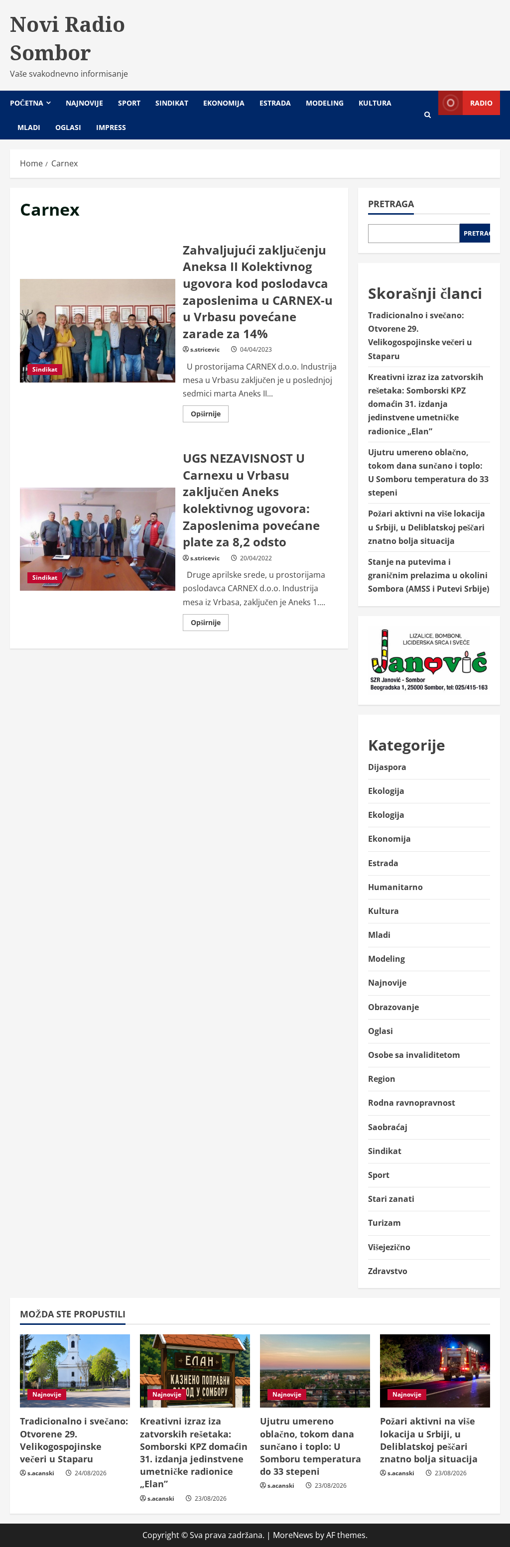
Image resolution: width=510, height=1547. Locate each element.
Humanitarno (395, 887)
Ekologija (386, 790)
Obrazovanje (393, 1007)
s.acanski (40, 1473)
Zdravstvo (387, 1271)
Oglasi (68, 127)
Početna (26, 103)
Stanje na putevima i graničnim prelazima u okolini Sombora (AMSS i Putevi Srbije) (428, 575)
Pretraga (391, 204)
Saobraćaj (387, 1127)
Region (381, 1078)
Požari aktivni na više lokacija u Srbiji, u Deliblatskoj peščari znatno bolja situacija (426, 527)
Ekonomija (224, 103)
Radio (481, 103)
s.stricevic (205, 349)
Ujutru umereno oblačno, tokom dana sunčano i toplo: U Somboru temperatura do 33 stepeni (310, 1446)
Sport (129, 103)
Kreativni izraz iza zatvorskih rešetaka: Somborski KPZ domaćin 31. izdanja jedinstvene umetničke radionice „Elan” (426, 404)
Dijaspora (387, 767)
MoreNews (293, 1535)
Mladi (28, 127)
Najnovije (84, 103)
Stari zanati (391, 1198)
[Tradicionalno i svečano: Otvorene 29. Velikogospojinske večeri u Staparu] (75, 1371)
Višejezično (389, 1247)
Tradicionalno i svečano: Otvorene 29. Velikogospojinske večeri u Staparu (74, 1440)
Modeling (325, 103)
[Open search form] (427, 115)
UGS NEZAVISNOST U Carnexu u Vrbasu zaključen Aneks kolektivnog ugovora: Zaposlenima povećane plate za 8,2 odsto (97, 539)
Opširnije (210, 415)
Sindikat (171, 103)
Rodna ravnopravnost (411, 1102)
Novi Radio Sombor (67, 38)
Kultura (375, 103)
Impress (111, 127)
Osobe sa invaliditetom (414, 1054)
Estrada (275, 103)
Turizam (384, 1222)
